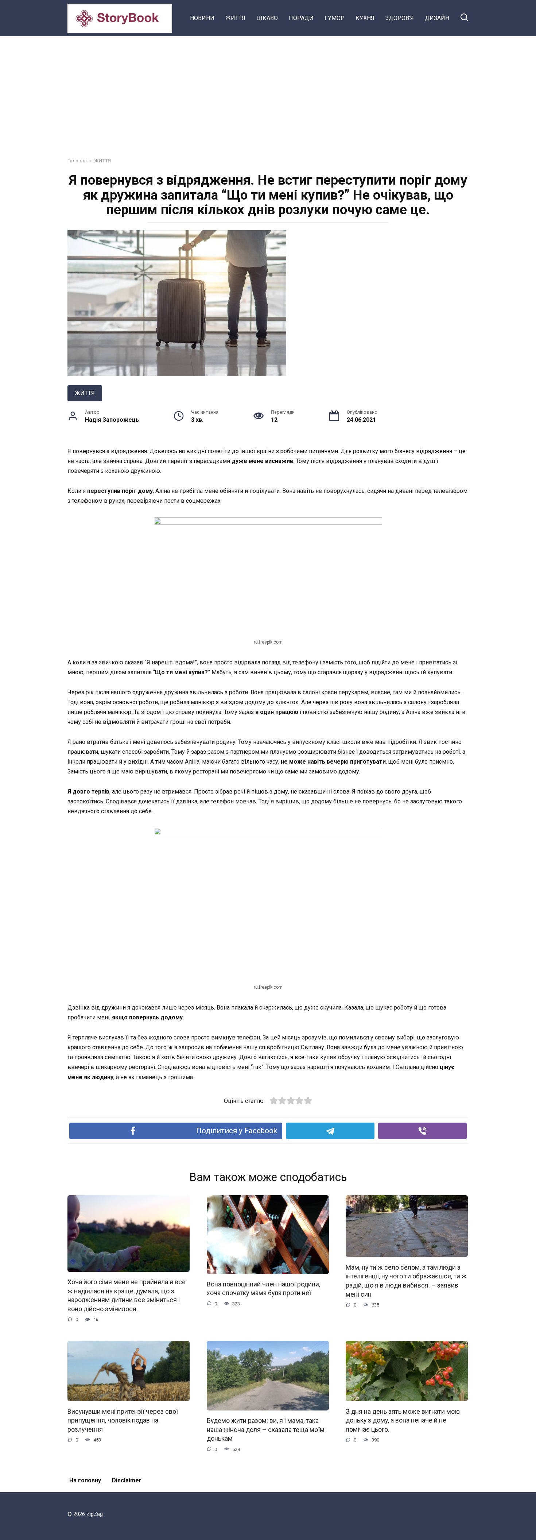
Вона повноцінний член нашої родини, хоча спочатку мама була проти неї (263, 1289)
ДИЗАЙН (437, 18)
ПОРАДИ (301, 18)
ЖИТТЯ (235, 18)
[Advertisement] (268, 91)
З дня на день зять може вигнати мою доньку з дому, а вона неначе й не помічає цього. (403, 1420)
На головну (85, 1480)
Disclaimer (126, 1480)
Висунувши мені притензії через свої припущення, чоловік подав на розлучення (122, 1420)
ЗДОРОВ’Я (399, 18)
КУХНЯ (365, 18)
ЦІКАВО (267, 18)
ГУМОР (335, 18)
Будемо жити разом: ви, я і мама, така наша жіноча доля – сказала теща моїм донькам (266, 1429)
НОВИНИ (202, 18)
